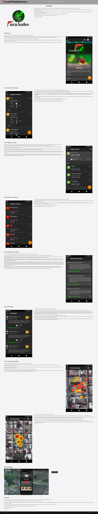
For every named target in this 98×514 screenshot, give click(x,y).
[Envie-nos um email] (4, 512)
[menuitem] (50, 2)
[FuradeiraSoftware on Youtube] (7, 512)
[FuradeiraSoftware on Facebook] (6, 512)
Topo (4, 509)
